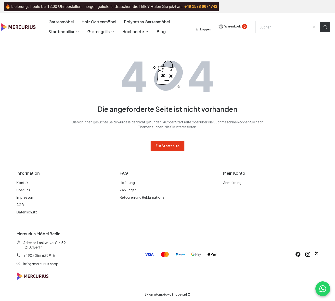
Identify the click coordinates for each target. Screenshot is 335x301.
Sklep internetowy (166, 294)
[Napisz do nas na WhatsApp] (322, 288)
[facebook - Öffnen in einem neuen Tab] (298, 254)
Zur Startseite (167, 146)
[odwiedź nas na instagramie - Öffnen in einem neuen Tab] (308, 254)
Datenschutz (26, 212)
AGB (20, 204)
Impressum (25, 197)
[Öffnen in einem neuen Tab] (317, 254)
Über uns (23, 190)
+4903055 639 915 (39, 255)
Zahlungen (128, 190)
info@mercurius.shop (40, 264)
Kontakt (23, 182)
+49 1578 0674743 (200, 6)
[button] (325, 27)
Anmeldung (232, 182)
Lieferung (127, 182)
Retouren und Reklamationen (143, 197)
